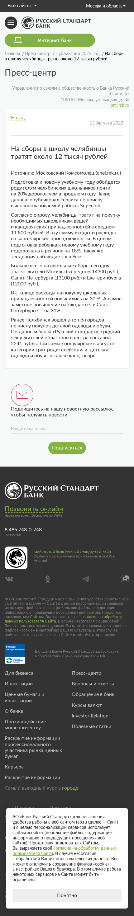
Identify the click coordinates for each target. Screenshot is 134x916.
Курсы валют (87, 705)
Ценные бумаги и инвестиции (24, 697)
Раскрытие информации (32, 777)
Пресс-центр (86, 673)
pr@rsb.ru (120, 105)
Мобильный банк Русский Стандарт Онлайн (72, 552)
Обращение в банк (93, 694)
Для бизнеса (19, 673)
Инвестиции (19, 683)
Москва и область (104, 6)
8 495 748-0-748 (23, 529)
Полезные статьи (91, 726)
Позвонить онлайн (34, 508)
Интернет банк (55, 40)
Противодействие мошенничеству (25, 724)
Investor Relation (90, 715)
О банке (14, 711)
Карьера (14, 766)
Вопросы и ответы (93, 683)
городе (70, 788)
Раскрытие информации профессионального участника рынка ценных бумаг (33, 747)
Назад (18, 117)
